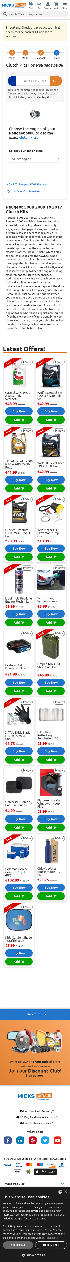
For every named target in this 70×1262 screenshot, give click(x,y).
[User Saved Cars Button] (39, 4)
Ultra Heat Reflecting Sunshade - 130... (49, 735)
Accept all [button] (18, 1245)
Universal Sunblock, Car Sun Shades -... (18, 803)
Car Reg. (42, 97)
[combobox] (60, 1192)
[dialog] (35, 1224)
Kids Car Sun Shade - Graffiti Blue (18, 939)
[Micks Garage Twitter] (47, 1142)
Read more (51, 1237)
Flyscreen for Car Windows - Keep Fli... (49, 803)
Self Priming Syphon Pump (47, 599)
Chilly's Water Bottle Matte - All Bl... (49, 871)
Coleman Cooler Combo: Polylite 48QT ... (16, 872)
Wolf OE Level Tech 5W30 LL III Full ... (50, 464)
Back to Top (35, 1014)
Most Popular (14, 1183)
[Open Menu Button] (64, 4)
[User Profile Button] (48, 4)
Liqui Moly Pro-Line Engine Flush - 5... (18, 600)
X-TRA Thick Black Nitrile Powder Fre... (17, 735)
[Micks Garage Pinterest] (35, 1142)
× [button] (65, 1191)
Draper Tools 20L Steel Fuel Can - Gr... (49, 667)
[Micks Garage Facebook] (10, 1142)
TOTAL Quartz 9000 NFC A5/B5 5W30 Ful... (19, 464)
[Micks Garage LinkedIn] (22, 1142)
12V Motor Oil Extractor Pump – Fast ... (49, 533)
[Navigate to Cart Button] (56, 4)
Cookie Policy (43, 1230)
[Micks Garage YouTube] (60, 1142)
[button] (35, 1255)
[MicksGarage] (14, 5)
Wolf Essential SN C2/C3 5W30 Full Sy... (49, 396)
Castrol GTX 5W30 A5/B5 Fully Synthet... (18, 396)
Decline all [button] (51, 1245)
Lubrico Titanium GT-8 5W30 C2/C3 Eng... (17, 533)
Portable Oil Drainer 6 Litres (16, 666)
